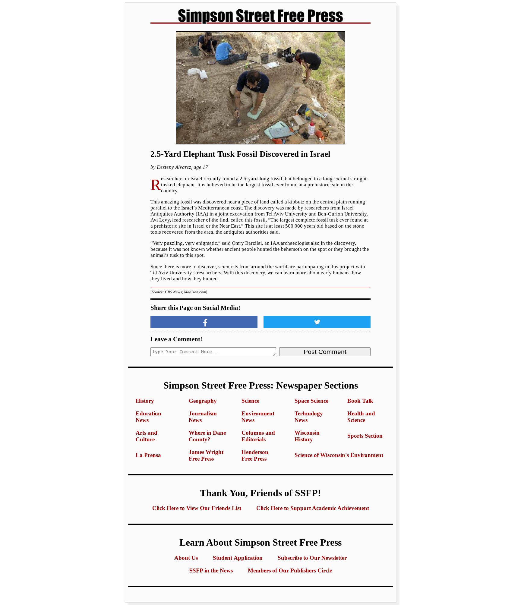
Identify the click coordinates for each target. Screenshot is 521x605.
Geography (203, 401)
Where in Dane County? (207, 436)
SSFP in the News (211, 570)
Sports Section (365, 436)
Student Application (238, 558)
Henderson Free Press (255, 455)
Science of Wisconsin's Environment (339, 455)
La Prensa (148, 455)
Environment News (258, 416)
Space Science (311, 401)
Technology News (309, 416)
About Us (186, 558)
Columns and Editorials (258, 436)
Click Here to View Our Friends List (196, 508)
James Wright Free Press (206, 455)
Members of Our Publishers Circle (290, 570)
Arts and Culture (146, 436)
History (145, 401)
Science (250, 401)
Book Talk (360, 401)
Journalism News (203, 416)
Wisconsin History (307, 436)
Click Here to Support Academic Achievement (312, 508)
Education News (148, 416)
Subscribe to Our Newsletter (312, 558)
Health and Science (361, 416)
